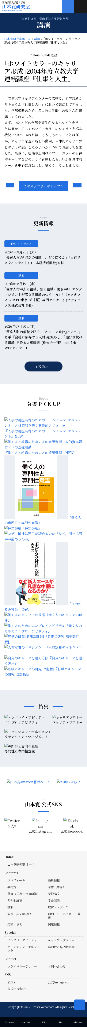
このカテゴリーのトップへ (43, 186)
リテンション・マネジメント (23, 949)
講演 (37, 39)
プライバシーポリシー (22, 966)
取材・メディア (21, 244)
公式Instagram (58, 982)
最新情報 (54, 880)
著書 (43, 1022)
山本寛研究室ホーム (17, 39)
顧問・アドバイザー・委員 (64, 916)
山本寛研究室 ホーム (21, 864)
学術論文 (54, 894)
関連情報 (54, 924)
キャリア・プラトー (61, 940)
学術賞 (11, 887)
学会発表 (54, 900)
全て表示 (41, 366)
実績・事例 (14, 924)
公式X (11, 982)
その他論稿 (14, 900)
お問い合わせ (57, 966)
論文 (61, 1022)
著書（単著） (57, 887)
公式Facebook (17, 989)
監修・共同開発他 (19, 914)
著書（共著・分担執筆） (23, 894)
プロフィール (16, 880)
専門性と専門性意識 (61, 947)
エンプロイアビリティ (22, 940)
